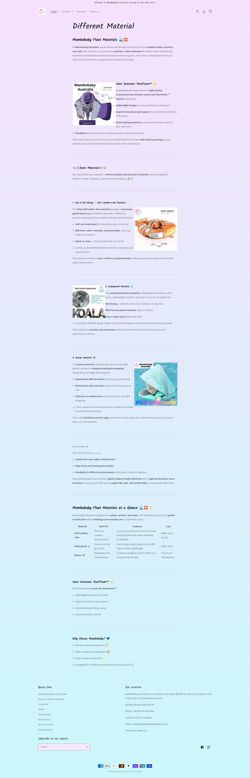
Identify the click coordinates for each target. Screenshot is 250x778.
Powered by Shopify (136, 771)
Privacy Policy (44, 714)
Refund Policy (44, 719)
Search (41, 709)
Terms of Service (45, 724)
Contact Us (43, 704)
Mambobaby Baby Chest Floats (52, 694)
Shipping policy (45, 729)
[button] (55, 11)
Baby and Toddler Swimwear (51, 699)
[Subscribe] (87, 747)
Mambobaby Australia (120, 771)
